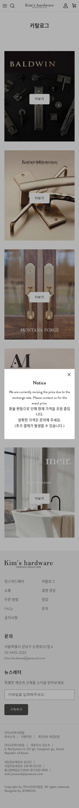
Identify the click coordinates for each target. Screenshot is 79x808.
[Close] (69, 374)
